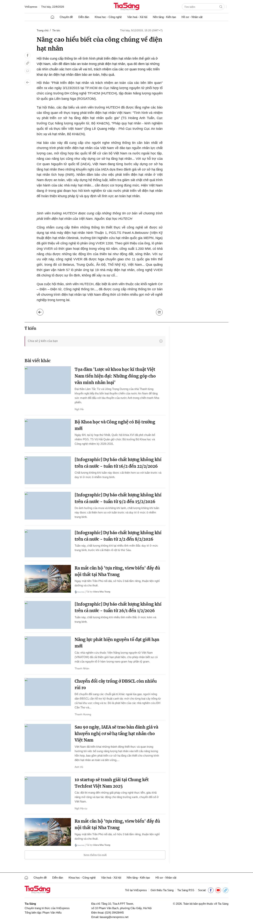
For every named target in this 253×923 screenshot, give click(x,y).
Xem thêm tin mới (95, 855)
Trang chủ (43, 30)
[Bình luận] (28, 71)
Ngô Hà (79, 409)
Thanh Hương (83, 714)
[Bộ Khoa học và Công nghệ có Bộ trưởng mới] (48, 433)
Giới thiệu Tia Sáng (162, 890)
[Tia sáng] (126, 7)
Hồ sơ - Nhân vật (192, 17)
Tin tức (56, 30)
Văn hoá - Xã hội (137, 17)
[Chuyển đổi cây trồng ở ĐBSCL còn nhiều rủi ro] (48, 692)
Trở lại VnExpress (136, 890)
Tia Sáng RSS (185, 890)
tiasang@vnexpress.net (114, 917)
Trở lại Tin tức (42, 311)
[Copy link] (28, 63)
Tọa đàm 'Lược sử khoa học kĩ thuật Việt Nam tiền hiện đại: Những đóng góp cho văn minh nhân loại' (115, 376)
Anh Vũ (79, 766)
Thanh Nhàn (82, 668)
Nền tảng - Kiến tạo (164, 17)
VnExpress (31, 6)
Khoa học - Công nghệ (108, 17)
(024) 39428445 (114, 912)
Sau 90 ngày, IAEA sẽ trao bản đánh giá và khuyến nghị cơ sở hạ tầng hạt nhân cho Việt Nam (116, 734)
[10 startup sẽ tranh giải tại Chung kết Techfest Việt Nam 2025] (48, 790)
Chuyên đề (66, 17)
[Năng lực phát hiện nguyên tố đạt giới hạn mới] (48, 650)
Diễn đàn (83, 17)
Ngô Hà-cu (81, 808)
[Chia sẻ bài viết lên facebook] (28, 55)
